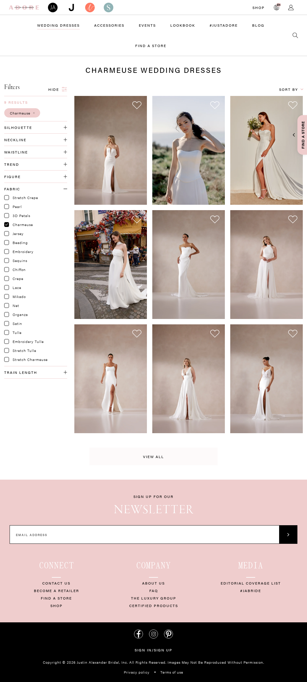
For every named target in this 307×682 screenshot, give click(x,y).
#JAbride (250, 590)
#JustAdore (224, 25)
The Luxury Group (153, 598)
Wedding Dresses (58, 25)
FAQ (153, 590)
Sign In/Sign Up (153, 650)
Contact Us (56, 583)
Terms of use (171, 672)
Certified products (153, 605)
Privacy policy (137, 672)
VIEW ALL (153, 456)
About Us (153, 583)
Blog (258, 25)
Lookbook (182, 25)
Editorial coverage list (251, 583)
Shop (258, 7)
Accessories (109, 25)
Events (147, 25)
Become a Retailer (56, 590)
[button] (22, 113)
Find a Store (150, 45)
